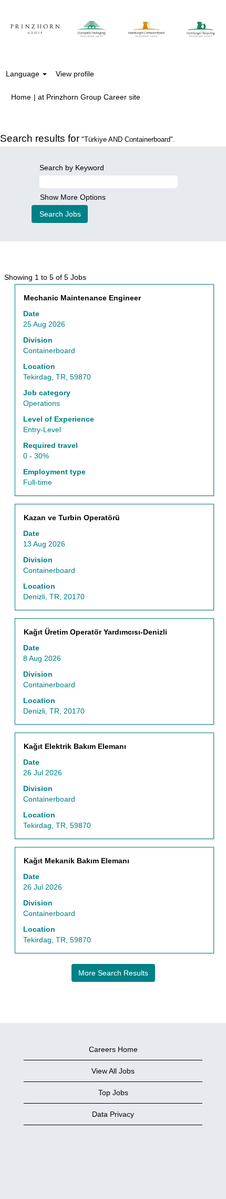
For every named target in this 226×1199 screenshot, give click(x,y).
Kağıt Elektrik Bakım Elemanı (75, 746)
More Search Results (113, 973)
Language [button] (24, 74)
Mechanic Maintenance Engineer (82, 298)
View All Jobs (113, 1071)
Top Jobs (113, 1092)
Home (21, 97)
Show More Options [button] (73, 197)
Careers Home (113, 1049)
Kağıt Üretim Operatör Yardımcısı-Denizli (95, 632)
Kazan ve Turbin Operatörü (72, 517)
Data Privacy (113, 1114)
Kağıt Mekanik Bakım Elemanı (76, 860)
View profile (75, 74)
